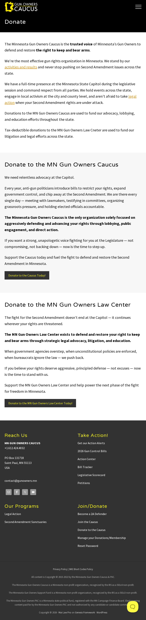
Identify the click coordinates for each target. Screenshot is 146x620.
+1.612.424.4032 (15, 448)
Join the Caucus (88, 522)
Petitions (84, 483)
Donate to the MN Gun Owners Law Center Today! (40, 403)
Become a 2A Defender (92, 514)
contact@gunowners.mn (21, 481)
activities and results (21, 67)
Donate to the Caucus (92, 530)
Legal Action (13, 514)
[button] (138, 7)
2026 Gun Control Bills (92, 451)
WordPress (102, 612)
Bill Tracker (85, 467)
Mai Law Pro (65, 612)
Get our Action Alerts (91, 443)
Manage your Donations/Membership (102, 538)
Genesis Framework (85, 612)
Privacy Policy (60, 569)
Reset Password (88, 546)
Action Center (87, 459)
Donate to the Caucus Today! (26, 275)
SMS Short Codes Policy (81, 569)
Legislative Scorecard (91, 475)
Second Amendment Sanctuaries (26, 522)
